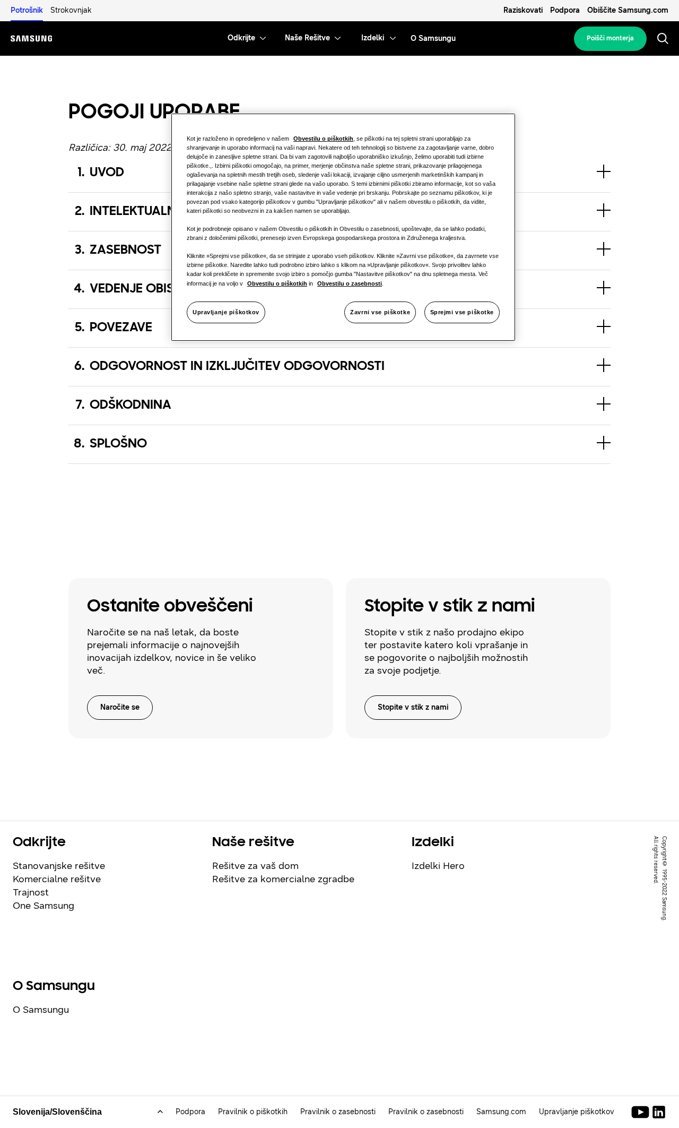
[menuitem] (241, 38)
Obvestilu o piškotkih (323, 138)
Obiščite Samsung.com (627, 10)
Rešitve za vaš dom (255, 866)
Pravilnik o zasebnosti (338, 1111)
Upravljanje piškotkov (226, 312)
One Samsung (43, 905)
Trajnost (31, 892)
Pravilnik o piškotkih (253, 1111)
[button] (339, 367)
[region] (343, 227)
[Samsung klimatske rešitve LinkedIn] (658, 1112)
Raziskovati (523, 10)
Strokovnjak (71, 10)
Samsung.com (501, 1111)
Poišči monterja (610, 38)
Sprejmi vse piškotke (462, 312)
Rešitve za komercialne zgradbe (283, 879)
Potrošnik (27, 10)
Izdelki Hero (438, 866)
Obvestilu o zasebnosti (349, 283)
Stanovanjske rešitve (59, 866)
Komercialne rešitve (57, 879)
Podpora (565, 10)
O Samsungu (41, 1009)
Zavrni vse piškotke (380, 312)
